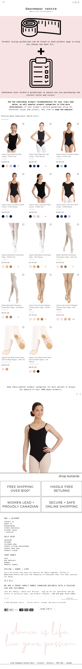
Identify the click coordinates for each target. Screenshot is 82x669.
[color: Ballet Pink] (3, 266)
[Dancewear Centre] (41, 10)
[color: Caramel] (6, 266)
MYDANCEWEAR (9, 526)
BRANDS (7, 562)
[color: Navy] (38, 166)
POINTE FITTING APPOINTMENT (16, 546)
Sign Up (70, 598)
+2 (45, 166)
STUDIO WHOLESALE (12, 528)
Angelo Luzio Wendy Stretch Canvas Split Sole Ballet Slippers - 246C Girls (13, 358)
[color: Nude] (65, 319)
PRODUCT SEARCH (11, 564)
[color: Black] (3, 166)
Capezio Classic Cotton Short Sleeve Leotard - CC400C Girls (40, 206)
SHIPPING (8, 540)
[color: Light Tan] (61, 266)
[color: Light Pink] (30, 319)
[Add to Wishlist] (23, 124)
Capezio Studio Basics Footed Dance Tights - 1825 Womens (40, 256)
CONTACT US (9, 522)
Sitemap (44, 602)
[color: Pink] (6, 166)
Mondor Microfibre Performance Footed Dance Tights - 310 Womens (12, 306)
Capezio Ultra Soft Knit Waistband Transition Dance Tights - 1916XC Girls (39, 307)
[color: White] (41, 166)
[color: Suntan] (65, 266)
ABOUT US (8, 524)
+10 (73, 319)
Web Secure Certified (57, 602)
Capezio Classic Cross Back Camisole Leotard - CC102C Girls (67, 155)
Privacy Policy (33, 602)
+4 (18, 166)
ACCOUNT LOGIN (10, 530)
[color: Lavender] (10, 166)
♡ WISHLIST (9, 532)
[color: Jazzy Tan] (6, 369)
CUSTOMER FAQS (10, 544)
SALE (6, 558)
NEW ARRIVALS (10, 560)
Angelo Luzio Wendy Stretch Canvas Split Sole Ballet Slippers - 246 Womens (40, 360)
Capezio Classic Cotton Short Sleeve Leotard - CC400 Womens (67, 206)
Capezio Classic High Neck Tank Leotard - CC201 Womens (39, 155)
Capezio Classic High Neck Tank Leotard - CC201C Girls (11, 155)
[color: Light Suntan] (10, 266)
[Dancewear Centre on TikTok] (12, 581)
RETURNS (7, 542)
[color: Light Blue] (61, 166)
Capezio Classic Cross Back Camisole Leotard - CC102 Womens (13, 206)
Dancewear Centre (17, 602)
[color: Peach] (3, 369)
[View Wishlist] (75, 2)
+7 (45, 319)
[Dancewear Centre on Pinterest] (10, 581)
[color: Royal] (14, 166)
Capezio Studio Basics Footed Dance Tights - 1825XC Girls (13, 256)
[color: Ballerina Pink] (57, 266)
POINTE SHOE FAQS (12, 548)
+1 (18, 266)
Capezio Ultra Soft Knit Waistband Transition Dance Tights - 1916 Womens (66, 307)
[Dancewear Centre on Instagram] (5, 581)
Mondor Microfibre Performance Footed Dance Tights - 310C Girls (66, 256)
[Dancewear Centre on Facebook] (7, 581)
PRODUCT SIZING (11, 550)
